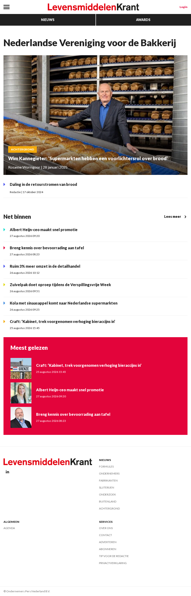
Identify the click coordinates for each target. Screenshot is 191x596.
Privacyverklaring (113, 563)
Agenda (9, 528)
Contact (105, 535)
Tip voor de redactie (114, 556)
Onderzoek (107, 494)
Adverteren (107, 542)
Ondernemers (109, 473)
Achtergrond (109, 508)
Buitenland (107, 501)
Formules (106, 466)
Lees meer (172, 216)
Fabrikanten (108, 480)
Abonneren (107, 549)
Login (184, 7)
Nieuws (48, 20)
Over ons (106, 528)
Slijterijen (106, 487)
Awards (143, 20)
